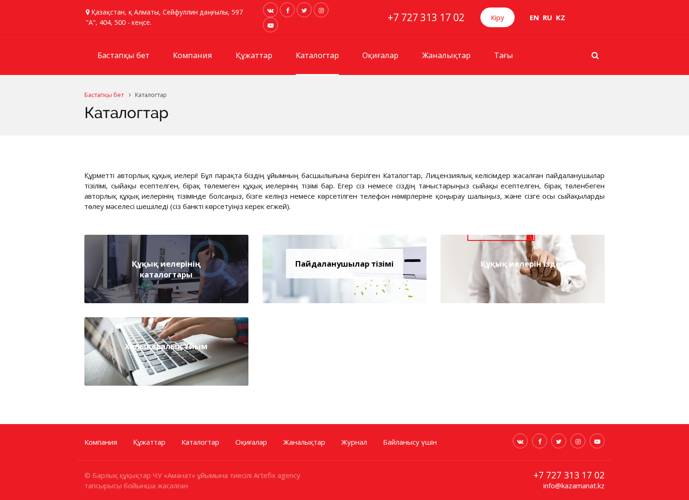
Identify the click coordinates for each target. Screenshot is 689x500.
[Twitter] (304, 9)
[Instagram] (321, 9)
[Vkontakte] (270, 9)
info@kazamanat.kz (574, 485)
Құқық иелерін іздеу (522, 263)
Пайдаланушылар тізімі (344, 263)
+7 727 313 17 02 (426, 17)
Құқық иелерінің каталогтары (166, 269)
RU (547, 17)
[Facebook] (287, 9)
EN (534, 17)
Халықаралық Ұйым (166, 346)
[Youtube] (270, 24)
